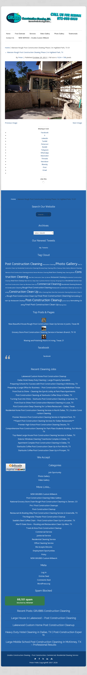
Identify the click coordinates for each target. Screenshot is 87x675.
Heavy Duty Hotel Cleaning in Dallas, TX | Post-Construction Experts (43, 633)
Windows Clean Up (31, 284)
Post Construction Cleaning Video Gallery (43, 498)
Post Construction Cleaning (23, 264)
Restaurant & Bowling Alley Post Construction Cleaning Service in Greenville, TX (43, 513)
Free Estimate (20, 34)
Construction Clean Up (23, 291)
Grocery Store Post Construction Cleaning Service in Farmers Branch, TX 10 (44, 332)
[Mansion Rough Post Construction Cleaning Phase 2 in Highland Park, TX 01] (43, 89)
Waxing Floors (62, 305)
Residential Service (72, 281)
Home (8, 34)
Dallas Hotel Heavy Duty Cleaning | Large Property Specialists (43, 380)
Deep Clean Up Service (39, 281)
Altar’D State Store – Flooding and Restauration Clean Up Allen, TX (44, 524)
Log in (43, 572)
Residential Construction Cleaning (28, 268)
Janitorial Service (32, 272)
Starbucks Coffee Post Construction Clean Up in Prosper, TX (43, 450)
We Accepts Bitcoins (43, 547)
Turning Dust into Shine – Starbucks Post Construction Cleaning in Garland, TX (43, 399)
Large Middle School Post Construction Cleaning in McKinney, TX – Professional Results (43, 643)
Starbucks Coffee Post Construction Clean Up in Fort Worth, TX (44, 446)
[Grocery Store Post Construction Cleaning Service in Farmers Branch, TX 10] (44, 328)
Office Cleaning (43, 292)
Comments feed (44, 580)
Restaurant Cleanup (18, 300)
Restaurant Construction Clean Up (63, 288)
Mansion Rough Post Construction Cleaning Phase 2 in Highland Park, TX (34, 52)
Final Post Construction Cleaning (54, 295)
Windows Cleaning (42, 272)
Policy (43, 554)
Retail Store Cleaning (55, 272)
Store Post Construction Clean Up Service (39, 277)
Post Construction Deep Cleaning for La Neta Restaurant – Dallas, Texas (44, 406)
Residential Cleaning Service (44, 539)
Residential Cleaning (68, 284)
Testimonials (73, 34)
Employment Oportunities (44, 550)
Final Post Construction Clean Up (42, 304)
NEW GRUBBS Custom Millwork (43, 494)
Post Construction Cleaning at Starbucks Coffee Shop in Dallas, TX (44, 395)
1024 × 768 (61, 57)
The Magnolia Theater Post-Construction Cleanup (43, 516)
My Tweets (43, 247)
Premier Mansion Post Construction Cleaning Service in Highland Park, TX (43, 417)
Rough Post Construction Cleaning (37, 287)
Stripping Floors (60, 281)
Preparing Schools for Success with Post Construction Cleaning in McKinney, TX (44, 384)
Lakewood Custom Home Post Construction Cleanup (44, 376)
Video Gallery (45, 34)
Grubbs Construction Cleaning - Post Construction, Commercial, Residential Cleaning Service (42, 655)
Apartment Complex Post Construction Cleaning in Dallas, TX (44, 443)
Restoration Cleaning (49, 264)
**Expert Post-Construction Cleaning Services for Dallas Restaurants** (43, 421)
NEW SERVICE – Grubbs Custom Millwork (34, 38)
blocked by (25, 601)
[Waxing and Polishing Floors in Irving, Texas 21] (44, 336)
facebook (43, 347)
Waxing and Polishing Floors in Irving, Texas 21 (44, 340)
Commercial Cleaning (49, 284)
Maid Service (28, 281)
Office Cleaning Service (43, 543)
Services (33, 34)
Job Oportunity (54, 472)
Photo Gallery (59, 34)
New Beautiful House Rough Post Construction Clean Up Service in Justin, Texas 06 (43, 324)
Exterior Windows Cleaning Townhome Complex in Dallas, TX (44, 439)
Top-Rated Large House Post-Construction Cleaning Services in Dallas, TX (43, 435)
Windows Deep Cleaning (46, 268)
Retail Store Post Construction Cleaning (59, 292)
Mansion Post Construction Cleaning (16, 272)
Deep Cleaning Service (69, 272)
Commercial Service (44, 532)
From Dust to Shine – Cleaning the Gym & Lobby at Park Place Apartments (43, 391)
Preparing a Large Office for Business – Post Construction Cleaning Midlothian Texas (44, 387)
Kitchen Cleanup (50, 281)
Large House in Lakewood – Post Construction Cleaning (43, 617)
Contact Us (10, 38)
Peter (20, 57)
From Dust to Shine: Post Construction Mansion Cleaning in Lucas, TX (43, 402)
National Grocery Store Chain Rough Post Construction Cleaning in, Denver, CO (43, 501)
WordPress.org (43, 583)
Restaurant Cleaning (58, 277)
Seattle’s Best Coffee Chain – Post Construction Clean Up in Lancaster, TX (44, 520)
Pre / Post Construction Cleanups (44, 505)
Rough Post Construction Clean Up (22, 296)
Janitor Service (66, 301)
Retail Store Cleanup (17, 281)
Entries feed (44, 576)
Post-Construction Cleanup (43, 300)
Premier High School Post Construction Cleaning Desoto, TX (43, 424)
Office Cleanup (57, 268)
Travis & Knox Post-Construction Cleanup (44, 528)
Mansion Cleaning (76, 268)
